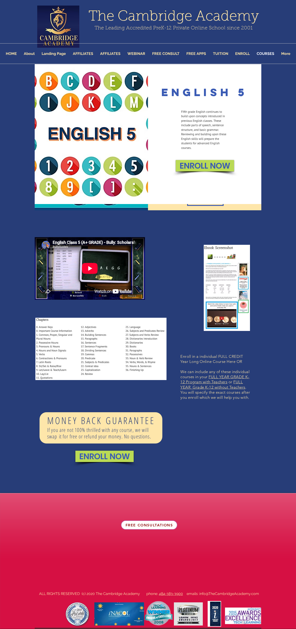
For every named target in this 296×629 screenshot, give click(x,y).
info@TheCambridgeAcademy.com (229, 593)
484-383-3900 (171, 593)
